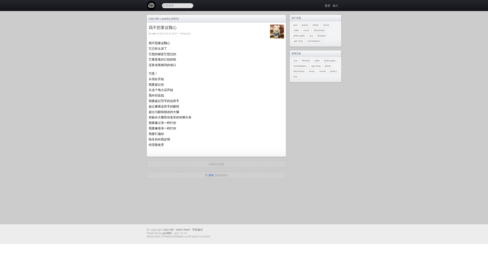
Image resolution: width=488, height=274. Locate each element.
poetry (166, 18)
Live (311, 35)
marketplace (314, 41)
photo (316, 25)
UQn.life (154, 18)
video (296, 30)
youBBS (167, 233)
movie (326, 25)
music (306, 30)
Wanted (321, 35)
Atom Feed (183, 229)
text (295, 25)
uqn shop (298, 41)
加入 (335, 5)
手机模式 (197, 229)
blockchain (319, 30)
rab (154, 33)
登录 (327, 5)
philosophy (299, 35)
